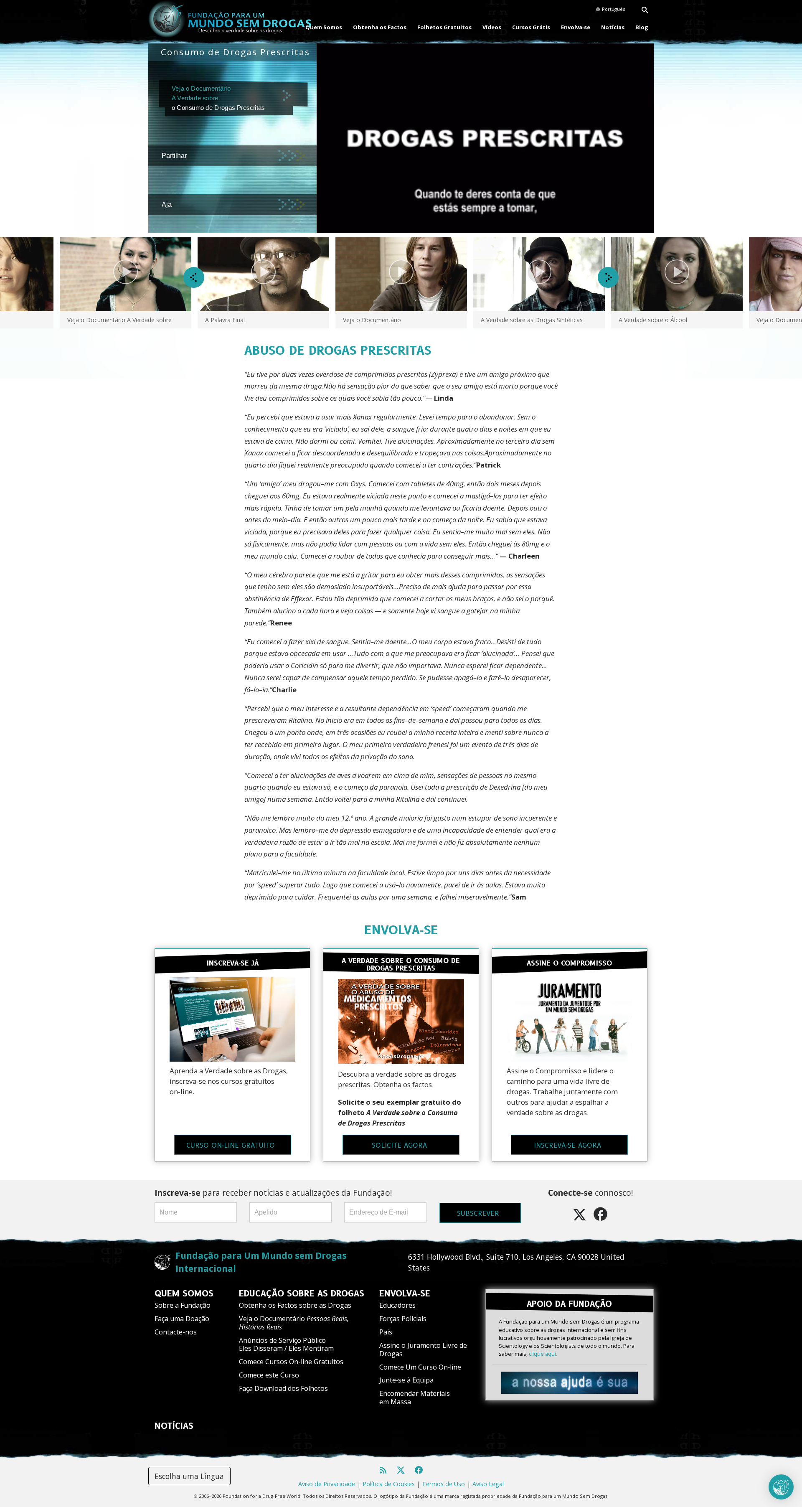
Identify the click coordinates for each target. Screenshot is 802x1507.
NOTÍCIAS (174, 1426)
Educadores (397, 1305)
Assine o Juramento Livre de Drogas (423, 1349)
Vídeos (491, 27)
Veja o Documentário (294, 1322)
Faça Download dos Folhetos (283, 1388)
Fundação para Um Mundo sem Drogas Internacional (261, 1262)
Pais (385, 1332)
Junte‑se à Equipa (406, 1380)
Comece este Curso (269, 1375)
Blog (641, 27)
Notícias (612, 27)
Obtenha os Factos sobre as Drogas (295, 1305)
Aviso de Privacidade (326, 1484)
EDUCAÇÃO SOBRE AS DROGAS (301, 1293)
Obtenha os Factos (379, 27)
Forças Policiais (402, 1318)
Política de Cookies (389, 1484)
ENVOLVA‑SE (401, 929)
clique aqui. (543, 1353)
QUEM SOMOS (184, 1293)
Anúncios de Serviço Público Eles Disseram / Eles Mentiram (286, 1344)
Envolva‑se (575, 27)
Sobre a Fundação (183, 1305)
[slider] (477, 227)
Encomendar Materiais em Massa (414, 1397)
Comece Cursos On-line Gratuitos (291, 1361)
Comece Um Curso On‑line (420, 1367)
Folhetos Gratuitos (444, 27)
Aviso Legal (488, 1484)
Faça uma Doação (182, 1318)
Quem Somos (323, 27)
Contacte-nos (176, 1332)
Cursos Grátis (531, 27)
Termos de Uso (443, 1484)
